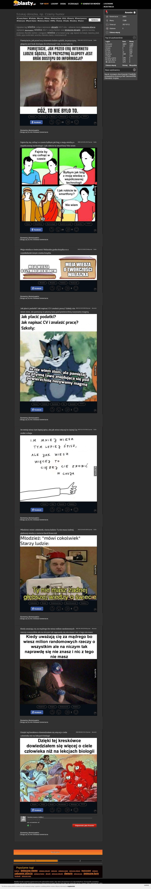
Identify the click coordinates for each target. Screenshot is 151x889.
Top (44, 4)
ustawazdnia (109, 76)
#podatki (73, 404)
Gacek (107, 74)
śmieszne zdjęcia (88, 27)
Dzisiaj (124, 65)
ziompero (114, 74)
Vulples (116, 78)
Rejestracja (109, 7)
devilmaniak (123, 74)
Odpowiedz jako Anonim (84, 826)
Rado (109, 56)
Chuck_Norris (111, 60)
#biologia (74, 804)
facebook (17, 876)
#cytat (44, 504)
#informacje (75, 117)
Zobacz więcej (115, 32)
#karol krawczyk (71, 603)
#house (53, 117)
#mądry (52, 707)
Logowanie (108, 4)
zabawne (95, 871)
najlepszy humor (39, 874)
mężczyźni (86, 871)
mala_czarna (111, 58)
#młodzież (33, 603)
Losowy (54, 4)
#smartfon (79, 224)
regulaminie (71, 886)
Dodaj (63, 4)
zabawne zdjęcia (23, 873)
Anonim (109, 44)
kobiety (16, 871)
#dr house (42, 117)
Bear (108, 50)
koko (108, 48)
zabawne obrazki (44, 871)
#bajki (52, 804)
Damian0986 (131, 76)
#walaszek (74, 283)
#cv (64, 404)
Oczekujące (73, 4)
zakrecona (111, 62)
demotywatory (29, 30)
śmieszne (54, 871)
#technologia (51, 224)
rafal (109, 52)
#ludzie (32, 117)
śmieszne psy (78, 874)
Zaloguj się (23, 132)
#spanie (61, 504)
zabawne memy (63, 871)
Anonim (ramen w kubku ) (35, 817)
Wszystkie (133, 65)
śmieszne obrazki (72, 30)
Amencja (118, 76)
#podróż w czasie (65, 224)
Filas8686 (132, 74)
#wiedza (63, 283)
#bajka (34, 804)
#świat (44, 603)
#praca (35, 404)
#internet (63, 117)
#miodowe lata (56, 603)
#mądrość (41, 707)
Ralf (123, 76)
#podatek (55, 404)
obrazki (54, 27)
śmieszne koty (91, 873)
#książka (52, 283)
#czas (28, 224)
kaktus (109, 54)
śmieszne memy (29, 870)
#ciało (43, 804)
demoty (68, 873)
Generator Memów (91, 4)
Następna (55, 852)
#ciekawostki (64, 707)
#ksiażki (42, 283)
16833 (124, 16)
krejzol (109, 46)
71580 (124, 20)
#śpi (53, 504)
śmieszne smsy (26, 876)
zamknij (146, 885)
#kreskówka (62, 804)
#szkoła (44, 404)
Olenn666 (108, 78)
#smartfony (38, 224)
